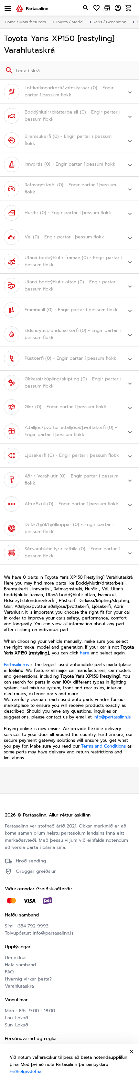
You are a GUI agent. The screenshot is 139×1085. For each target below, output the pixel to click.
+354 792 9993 (32, 926)
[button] (69, 92)
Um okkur (15, 957)
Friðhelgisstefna (25, 1072)
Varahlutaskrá (19, 986)
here (84, 653)
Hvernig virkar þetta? (28, 979)
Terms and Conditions (103, 746)
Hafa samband (20, 964)
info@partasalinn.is (112, 717)
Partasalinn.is (16, 665)
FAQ (9, 972)
